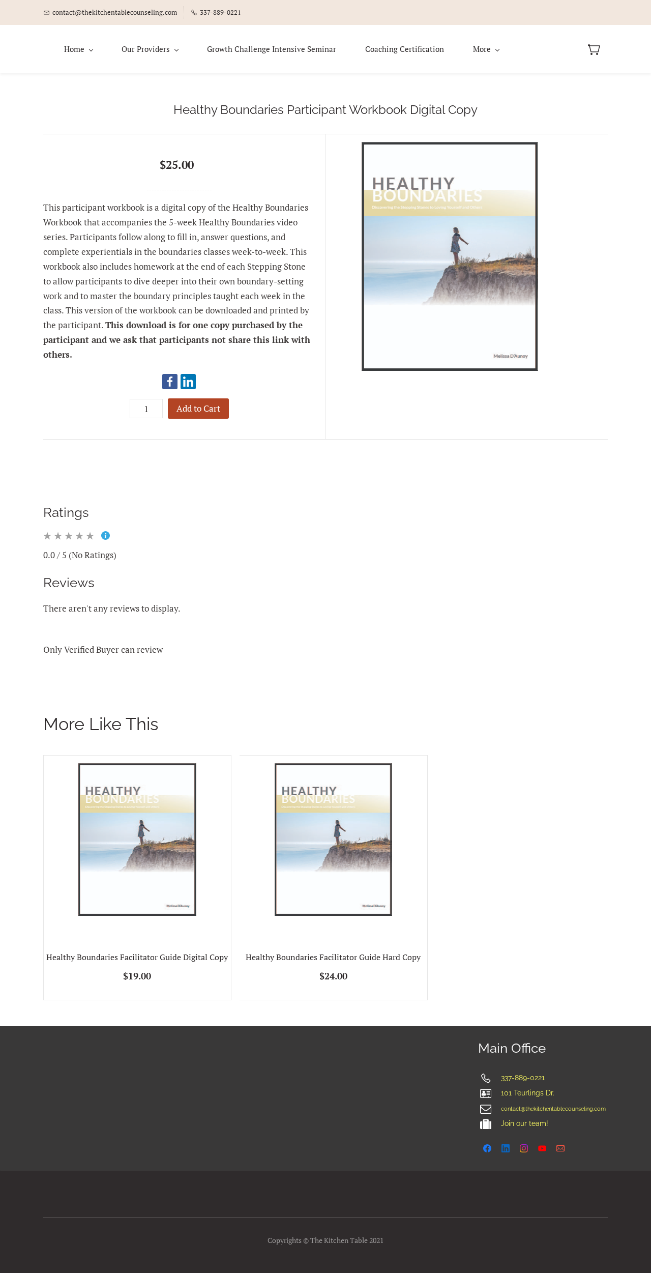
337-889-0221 (523, 1078)
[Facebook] (169, 381)
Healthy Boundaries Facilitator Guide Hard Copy (333, 957)
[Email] (560, 1148)
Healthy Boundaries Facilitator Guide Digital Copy (137, 957)
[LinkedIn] (188, 381)
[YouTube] (542, 1148)
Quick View (137, 873)
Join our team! (524, 1123)
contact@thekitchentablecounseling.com (553, 1109)
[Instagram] (523, 1148)
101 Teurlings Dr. (527, 1093)
